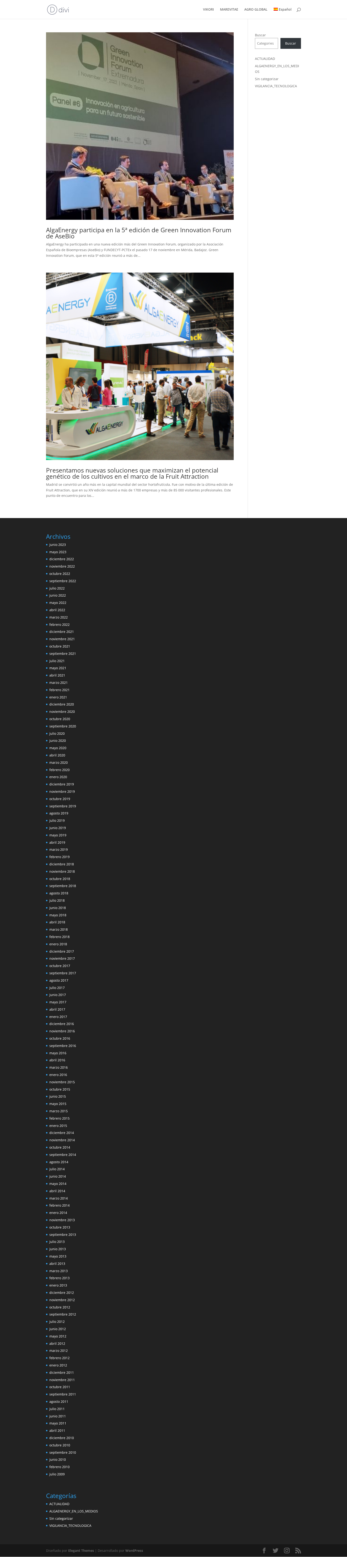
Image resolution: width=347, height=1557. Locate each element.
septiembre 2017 (62, 973)
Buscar (260, 35)
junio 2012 (57, 1329)
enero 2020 (58, 777)
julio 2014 (57, 1169)
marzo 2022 (58, 617)
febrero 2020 (59, 770)
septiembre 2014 (62, 1154)
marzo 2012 (58, 1350)
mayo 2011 (57, 1423)
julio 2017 (57, 987)
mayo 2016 (57, 1053)
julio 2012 (57, 1321)
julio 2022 (57, 588)
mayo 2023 (57, 552)
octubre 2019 (59, 799)
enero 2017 (58, 1016)
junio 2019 (57, 828)
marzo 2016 (58, 1067)
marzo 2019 (58, 849)
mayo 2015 (57, 1103)
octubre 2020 (59, 719)
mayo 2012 (57, 1336)
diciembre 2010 (61, 1438)
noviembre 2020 (62, 711)
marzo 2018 (58, 929)
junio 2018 (57, 907)
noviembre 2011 (62, 1380)
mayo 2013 (57, 1256)
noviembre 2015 (62, 1082)
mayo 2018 (57, 915)
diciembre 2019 (61, 784)
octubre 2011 (59, 1387)
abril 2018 (57, 922)
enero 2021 (58, 697)
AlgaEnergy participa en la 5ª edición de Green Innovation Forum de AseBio (138, 233)
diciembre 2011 (61, 1372)
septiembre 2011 (62, 1394)
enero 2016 (58, 1074)
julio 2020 (57, 733)
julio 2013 (57, 1241)
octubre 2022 (59, 573)
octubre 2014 (59, 1147)
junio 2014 (57, 1176)
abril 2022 (57, 610)
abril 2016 (57, 1060)
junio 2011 (57, 1416)
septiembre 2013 (62, 1234)
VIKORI (208, 10)
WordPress (134, 1550)
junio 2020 (57, 740)
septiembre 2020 (62, 726)
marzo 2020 (58, 762)
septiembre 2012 (62, 1314)
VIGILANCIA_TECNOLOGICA (276, 86)
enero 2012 (58, 1365)
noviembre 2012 (62, 1300)
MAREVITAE (229, 10)
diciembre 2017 (61, 951)
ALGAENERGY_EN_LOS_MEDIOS (73, 1511)
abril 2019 (57, 842)
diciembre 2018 (61, 864)
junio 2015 (57, 1096)
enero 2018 (58, 944)
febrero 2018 (59, 936)
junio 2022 (57, 595)
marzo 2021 (58, 682)
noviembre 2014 (62, 1140)
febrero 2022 (59, 624)
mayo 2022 (57, 602)
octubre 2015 (59, 1089)
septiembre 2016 (62, 1045)
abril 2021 (57, 675)
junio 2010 (57, 1459)
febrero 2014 (59, 1205)
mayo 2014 (57, 1183)
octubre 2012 (59, 1307)
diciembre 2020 (61, 704)
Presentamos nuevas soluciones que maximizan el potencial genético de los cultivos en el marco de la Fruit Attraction (132, 473)
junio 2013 (57, 1249)
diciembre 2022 (61, 559)
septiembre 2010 (62, 1452)
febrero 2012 (59, 1358)
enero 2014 (58, 1212)
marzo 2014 (58, 1198)
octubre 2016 (59, 1038)
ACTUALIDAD (265, 58)
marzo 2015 (58, 1111)
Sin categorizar (267, 79)
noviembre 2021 (62, 639)
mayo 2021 (57, 668)
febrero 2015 (59, 1118)
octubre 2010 (59, 1445)
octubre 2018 (59, 878)
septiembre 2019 (62, 806)
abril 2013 (57, 1263)
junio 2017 (57, 994)
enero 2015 (58, 1125)
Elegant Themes (81, 1550)
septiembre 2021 (62, 653)
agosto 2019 (58, 813)
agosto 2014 (58, 1162)
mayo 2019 (57, 835)
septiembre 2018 (62, 886)
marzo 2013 (58, 1271)
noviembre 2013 (62, 1220)
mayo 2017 (57, 1002)
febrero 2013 (59, 1278)
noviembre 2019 (62, 791)
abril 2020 (57, 755)
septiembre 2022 (62, 581)
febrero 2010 (59, 1467)
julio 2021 (57, 661)
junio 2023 (57, 544)
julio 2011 (57, 1409)
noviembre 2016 (62, 1031)
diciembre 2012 (61, 1292)
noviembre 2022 (62, 566)
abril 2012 (57, 1343)
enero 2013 (58, 1285)
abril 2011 (57, 1430)
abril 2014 (57, 1191)
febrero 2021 (59, 690)
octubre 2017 (59, 965)
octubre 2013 (59, 1227)
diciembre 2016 (61, 1023)
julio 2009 (57, 1474)
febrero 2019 (59, 857)
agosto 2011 (58, 1401)
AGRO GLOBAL (255, 10)
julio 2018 (57, 900)
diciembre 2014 (61, 1132)
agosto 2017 (58, 980)
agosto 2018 (58, 893)
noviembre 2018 (62, 871)
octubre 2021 (59, 646)
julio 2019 (57, 820)
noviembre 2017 (62, 958)
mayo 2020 (57, 748)
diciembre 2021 (61, 631)
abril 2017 (57, 1009)
